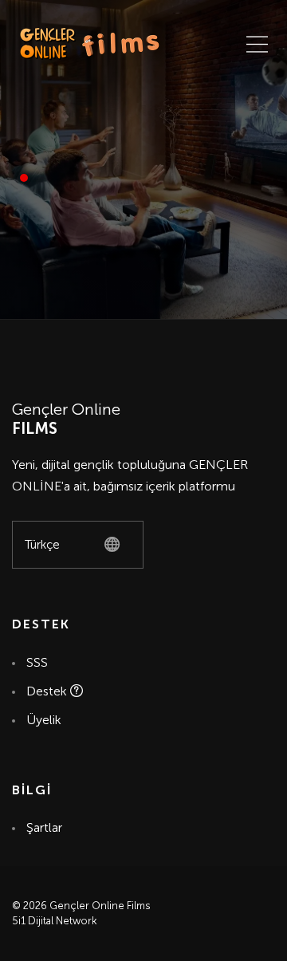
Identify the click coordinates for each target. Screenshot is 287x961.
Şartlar (43, 827)
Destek (48, 691)
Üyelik (43, 719)
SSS (37, 662)
